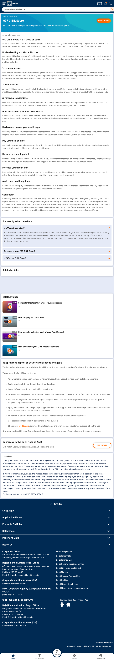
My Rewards (39, 659)
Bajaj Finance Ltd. (64, 560)
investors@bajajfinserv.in (21, 617)
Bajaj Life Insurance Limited (68, 568)
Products (57, 655)
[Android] (62, 604)
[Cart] (110, 4)
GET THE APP (102, 445)
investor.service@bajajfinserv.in (24, 575)
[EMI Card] (99, 3)
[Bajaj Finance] (12, 3)
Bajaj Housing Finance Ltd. (68, 576)
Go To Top (58, 504)
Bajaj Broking (62, 580)
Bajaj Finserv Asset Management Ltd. (72, 588)
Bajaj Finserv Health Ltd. (67, 584)
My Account (101, 659)
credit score (24, 426)
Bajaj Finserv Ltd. (63, 556)
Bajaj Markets (62, 572)
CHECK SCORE (103, 21)
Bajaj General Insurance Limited (70, 564)
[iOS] (68, 604)
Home (13, 659)
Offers (74, 659)
